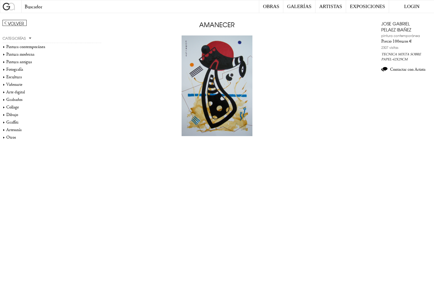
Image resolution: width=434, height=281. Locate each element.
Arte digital (15, 92)
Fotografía (14, 69)
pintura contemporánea (400, 35)
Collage (12, 107)
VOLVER (16, 23)
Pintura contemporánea (25, 47)
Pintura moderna (20, 54)
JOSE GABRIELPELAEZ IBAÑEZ (396, 26)
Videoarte (14, 84)
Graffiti (12, 122)
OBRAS (271, 6)
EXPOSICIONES (367, 6)
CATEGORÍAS (14, 38)
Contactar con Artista (407, 69)
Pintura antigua (19, 62)
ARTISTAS (330, 6)
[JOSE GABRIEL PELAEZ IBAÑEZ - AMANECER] (217, 135)
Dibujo (12, 114)
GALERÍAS (299, 6)
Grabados (14, 99)
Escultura (14, 77)
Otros (11, 137)
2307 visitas (389, 47)
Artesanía (14, 130)
